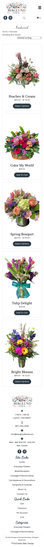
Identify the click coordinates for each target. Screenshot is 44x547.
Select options (22, 106)
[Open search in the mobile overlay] (24, 18)
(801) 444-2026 (22, 426)
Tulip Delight (22, 303)
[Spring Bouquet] (22, 207)
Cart (22, 504)
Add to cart (22, 175)
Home (5, 32)
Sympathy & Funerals (22, 485)
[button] (5, 18)
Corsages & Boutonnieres (22, 476)
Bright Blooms (22, 372)
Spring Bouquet (22, 234)
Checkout (22, 508)
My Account (22, 513)
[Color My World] (22, 138)
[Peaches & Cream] (22, 69)
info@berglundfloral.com (22, 434)
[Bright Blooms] (22, 345)
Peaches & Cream (22, 96)
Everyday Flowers (22, 466)
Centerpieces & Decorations (22, 480)
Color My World (22, 165)
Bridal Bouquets (22, 471)
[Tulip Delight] (22, 276)
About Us (22, 489)
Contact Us (22, 494)
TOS (22, 517)
